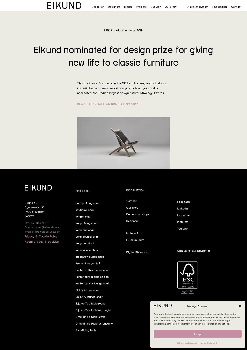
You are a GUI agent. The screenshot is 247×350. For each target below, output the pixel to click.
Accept (198, 334)
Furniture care (135, 239)
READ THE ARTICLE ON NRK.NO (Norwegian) (108, 103)
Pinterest (182, 221)
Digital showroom (197, 6)
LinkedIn (182, 208)
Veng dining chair (87, 223)
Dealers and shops (137, 214)
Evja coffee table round (90, 303)
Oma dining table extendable (94, 323)
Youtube (182, 228)
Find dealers (219, 6)
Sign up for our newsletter (193, 250)
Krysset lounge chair (88, 263)
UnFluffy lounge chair (89, 296)
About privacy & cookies (42, 241)
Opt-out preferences (186, 343)
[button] (240, 306)
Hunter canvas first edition (92, 276)
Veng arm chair (85, 230)
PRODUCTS (83, 191)
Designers (114, 6)
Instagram (183, 215)
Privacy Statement (208, 343)
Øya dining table (86, 330)
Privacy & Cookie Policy (41, 236)
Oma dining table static (90, 316)
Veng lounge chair (87, 250)
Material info (134, 233)
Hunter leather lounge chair (93, 270)
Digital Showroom (137, 252)
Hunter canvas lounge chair (93, 283)
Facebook (183, 201)
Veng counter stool (87, 236)
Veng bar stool (85, 243)
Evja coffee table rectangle (93, 310)
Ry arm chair (83, 216)
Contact (236, 6)
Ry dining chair (85, 209)
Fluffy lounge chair (87, 290)
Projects (141, 6)
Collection (98, 6)
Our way (156, 6)
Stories (128, 6)
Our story (170, 6)
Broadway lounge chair (90, 256)
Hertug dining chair (87, 203)
